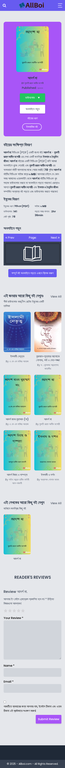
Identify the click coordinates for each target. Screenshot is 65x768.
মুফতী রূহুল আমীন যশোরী (34, 83)
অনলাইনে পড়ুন (33, 109)
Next (54, 238)
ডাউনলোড (30, 98)
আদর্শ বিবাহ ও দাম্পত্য (17, 479)
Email (9, 682)
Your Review (13, 618)
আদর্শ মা (17, 559)
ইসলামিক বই (32, 127)
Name (9, 666)
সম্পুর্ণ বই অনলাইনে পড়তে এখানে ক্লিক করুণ (32, 273)
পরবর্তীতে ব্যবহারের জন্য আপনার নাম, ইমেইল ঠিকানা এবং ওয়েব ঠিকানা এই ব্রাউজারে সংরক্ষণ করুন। (32, 708)
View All (56, 296)
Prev (10, 238)
